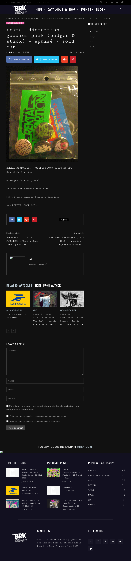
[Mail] (106, 2)
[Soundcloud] (117, 2)
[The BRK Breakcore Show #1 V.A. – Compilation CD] (53, 503)
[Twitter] (122, 2)
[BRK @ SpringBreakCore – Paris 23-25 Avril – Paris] (53, 472)
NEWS (38, 9)
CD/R (35, 310)
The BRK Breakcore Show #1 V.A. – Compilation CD (72, 503)
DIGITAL (95, 31)
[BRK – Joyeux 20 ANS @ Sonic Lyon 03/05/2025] (12, 503)
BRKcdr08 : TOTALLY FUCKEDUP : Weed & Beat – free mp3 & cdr (23, 241)
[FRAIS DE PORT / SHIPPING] (18, 299)
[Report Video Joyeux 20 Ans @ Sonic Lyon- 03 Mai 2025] (12, 472)
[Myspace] (111, 2)
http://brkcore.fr (38, 264)
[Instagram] (101, 2)
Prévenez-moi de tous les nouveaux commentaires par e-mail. (38, 416)
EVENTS (86, 9)
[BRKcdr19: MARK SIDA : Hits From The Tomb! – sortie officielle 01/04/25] (45, 299)
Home (8, 18)
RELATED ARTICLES (19, 285)
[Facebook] (95, 2)
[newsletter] (53, 490)
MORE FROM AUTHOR (48, 285)
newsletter (68, 487)
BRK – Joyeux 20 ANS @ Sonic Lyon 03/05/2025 (31, 503)
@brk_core (85, 446)
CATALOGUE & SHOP (61, 9)
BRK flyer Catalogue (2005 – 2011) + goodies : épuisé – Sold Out (66, 241)
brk (10, 52)
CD (91, 41)
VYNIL (93, 46)
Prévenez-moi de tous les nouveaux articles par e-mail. (35, 421)
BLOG (99, 9)
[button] (121, 9)
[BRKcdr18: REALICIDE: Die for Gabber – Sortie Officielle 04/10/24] (72, 299)
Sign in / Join (44, 2)
